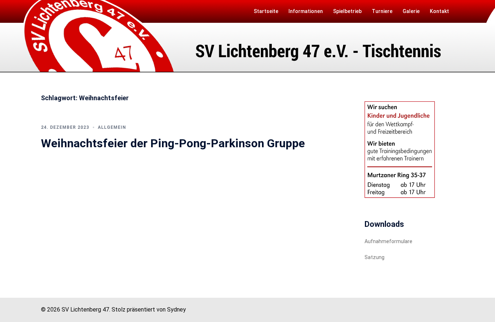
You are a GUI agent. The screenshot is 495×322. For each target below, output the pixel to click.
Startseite (266, 11)
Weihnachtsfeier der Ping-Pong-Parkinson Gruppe (173, 143)
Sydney (176, 309)
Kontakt (439, 11)
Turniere (382, 11)
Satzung (374, 257)
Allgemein (112, 127)
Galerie (411, 11)
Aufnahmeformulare (388, 241)
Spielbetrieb (347, 11)
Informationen (305, 11)
